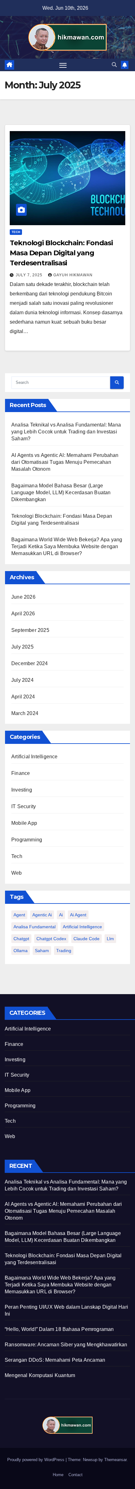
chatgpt (21, 938)
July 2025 (22, 646)
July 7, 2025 (30, 275)
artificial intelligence (82, 926)
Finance (20, 773)
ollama (21, 950)
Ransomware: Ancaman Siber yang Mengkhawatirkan (66, 1344)
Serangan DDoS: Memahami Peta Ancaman (55, 1360)
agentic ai (42, 914)
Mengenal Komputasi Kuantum (40, 1375)
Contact (75, 1474)
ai (61, 914)
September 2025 (30, 630)
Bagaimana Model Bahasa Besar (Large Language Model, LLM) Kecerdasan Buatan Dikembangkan (61, 492)
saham (42, 950)
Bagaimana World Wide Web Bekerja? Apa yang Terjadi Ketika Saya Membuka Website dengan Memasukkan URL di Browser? (66, 546)
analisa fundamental (35, 926)
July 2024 (22, 680)
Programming (26, 839)
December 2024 (29, 663)
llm (110, 938)
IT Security (23, 806)
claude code (86, 938)
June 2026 (23, 597)
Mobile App (24, 823)
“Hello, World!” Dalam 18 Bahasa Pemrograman (59, 1329)
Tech (16, 232)
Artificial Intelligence (34, 756)
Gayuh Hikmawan (73, 275)
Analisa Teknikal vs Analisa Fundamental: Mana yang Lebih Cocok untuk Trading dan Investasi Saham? (66, 431)
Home (58, 1474)
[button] (114, 64)
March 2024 (24, 713)
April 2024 (23, 696)
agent (19, 914)
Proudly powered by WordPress (36, 1459)
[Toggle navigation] (63, 65)
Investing (21, 789)
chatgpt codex (51, 938)
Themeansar (115, 1459)
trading (63, 950)
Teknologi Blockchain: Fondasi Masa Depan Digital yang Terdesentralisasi (61, 253)
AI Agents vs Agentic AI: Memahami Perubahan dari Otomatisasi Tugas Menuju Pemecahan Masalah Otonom (65, 462)
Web (16, 873)
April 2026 (23, 613)
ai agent (78, 914)
